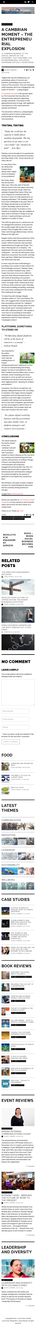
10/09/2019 (25, 789)
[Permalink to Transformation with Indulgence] (30, 841)
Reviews (28, 976)
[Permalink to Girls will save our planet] (30, 871)
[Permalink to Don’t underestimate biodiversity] (10, 871)
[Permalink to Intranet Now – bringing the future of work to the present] (18, 1181)
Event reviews (7, 1128)
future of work (7, 516)
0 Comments (30, 1166)
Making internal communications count (16, 1132)
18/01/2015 (19, 1287)
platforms (26, 516)
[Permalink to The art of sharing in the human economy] (6, 1011)
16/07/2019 (18, 576)
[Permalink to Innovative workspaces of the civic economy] (6, 1071)
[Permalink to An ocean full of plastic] (22, 856)
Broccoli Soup (17, 787)
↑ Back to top (18, 1325)
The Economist (17, 494)
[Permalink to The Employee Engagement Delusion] (18, 587)
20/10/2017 (26, 940)
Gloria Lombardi (9, 604)
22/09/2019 (25, 779)
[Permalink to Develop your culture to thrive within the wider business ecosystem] (18, 615)
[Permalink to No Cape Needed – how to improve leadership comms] (6, 1023)
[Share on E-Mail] (33, 70)
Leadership (8, 850)
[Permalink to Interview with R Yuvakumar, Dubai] (10, 856)
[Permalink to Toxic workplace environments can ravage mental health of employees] (10, 886)
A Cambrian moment (9, 94)
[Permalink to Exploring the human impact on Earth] (6, 975)
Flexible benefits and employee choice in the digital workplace (21, 922)
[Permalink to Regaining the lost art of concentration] (6, 987)
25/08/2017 (19, 1136)
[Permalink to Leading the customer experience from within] (6, 1035)
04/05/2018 (16, 632)
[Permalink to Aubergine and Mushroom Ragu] (6, 766)
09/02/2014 (5, 72)
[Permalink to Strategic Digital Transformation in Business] (22, 841)
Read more (5, 1166)
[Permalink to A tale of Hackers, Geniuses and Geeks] (6, 1059)
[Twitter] (28, 2)
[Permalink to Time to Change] (30, 856)
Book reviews (20, 976)
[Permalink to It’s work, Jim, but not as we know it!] (10, 841)
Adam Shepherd (16, 767)
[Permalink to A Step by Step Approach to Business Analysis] (22, 826)
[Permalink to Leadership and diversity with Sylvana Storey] (18, 1268)
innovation (18, 516)
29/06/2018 (19, 604)
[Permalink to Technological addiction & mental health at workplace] (30, 886)
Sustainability (11, 865)
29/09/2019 (26, 767)
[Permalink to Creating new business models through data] (6, 999)
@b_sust (20, 511)
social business (7, 518)
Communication (11, 820)
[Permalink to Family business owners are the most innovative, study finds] (18, 642)
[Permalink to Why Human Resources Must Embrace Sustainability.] (22, 871)
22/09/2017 (26, 953)
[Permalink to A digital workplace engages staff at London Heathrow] (6, 911)
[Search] (4, 2)
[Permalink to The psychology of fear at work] (6, 1047)
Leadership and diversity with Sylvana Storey (17, 1284)
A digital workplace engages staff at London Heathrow (22, 909)
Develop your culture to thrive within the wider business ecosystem (15, 600)
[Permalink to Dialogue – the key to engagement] (6, 1083)
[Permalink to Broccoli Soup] (6, 790)
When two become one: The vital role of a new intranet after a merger (22, 949)
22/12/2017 (26, 913)
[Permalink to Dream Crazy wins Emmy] (10, 826)
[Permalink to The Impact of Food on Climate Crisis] (6, 778)
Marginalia (8, 632)
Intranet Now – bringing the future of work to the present (17, 1198)
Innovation (7, 24)
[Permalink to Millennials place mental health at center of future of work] (22, 886)
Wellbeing (8, 880)
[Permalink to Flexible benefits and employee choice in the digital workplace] (6, 923)
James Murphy (9, 576)
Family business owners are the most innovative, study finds (16, 627)
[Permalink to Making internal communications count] (18, 1117)
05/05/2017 (19, 1203)
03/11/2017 (26, 926)
